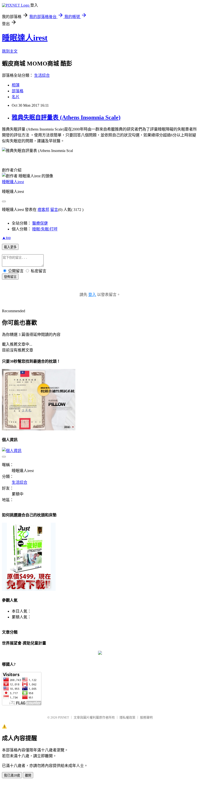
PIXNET (63, 717)
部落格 (17, 91)
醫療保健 (40, 223)
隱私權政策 (127, 717)
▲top (6, 238)
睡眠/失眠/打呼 (45, 229)
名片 (16, 97)
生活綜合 (42, 75)
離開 (28, 775)
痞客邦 (43, 210)
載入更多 (10, 247)
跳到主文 (10, 51)
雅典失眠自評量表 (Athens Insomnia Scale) (66, 117)
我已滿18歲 (12, 775)
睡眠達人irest (25, 37)
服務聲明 (146, 717)
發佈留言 (10, 277)
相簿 (16, 85)
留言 (54, 210)
